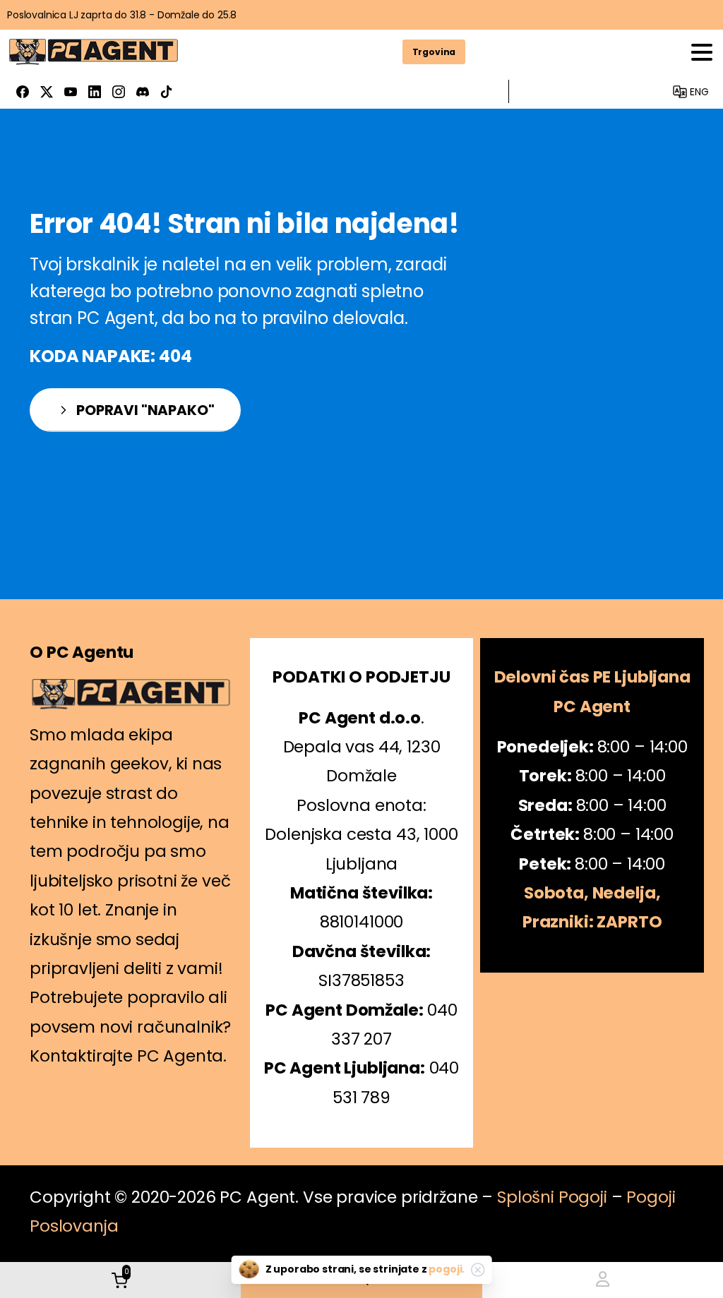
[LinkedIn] (94, 91)
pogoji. (447, 1269)
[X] (46, 91)
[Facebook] (22, 91)
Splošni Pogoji (552, 1197)
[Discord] (142, 91)
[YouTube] (70, 91)
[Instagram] (118, 91)
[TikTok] (166, 91)
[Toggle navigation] (702, 52)
